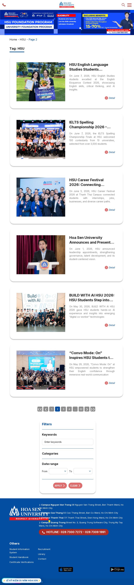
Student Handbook (18, 557)
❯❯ (93, 409)
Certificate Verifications (21, 562)
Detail (111, 97)
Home (13, 39)
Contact (42, 558)
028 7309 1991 (95, 532)
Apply (58, 485)
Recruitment (44, 549)
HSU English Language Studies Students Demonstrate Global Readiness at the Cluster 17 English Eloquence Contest (90, 67)
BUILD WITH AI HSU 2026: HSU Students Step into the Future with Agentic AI (91, 297)
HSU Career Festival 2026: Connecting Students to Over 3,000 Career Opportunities (89, 182)
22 (81, 409)
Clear (73, 485)
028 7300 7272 (71, 532)
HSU (23, 39)
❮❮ (40, 409)
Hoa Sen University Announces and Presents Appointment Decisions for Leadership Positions (90, 240)
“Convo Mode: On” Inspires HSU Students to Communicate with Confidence (90, 355)
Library (41, 554)
